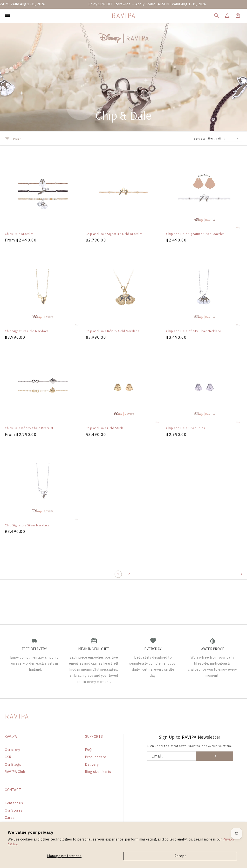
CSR (8, 757)
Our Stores (13, 810)
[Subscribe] (214, 756)
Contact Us (14, 803)
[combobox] (224, 138)
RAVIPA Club (15, 772)
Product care (95, 757)
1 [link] (118, 574)
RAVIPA (11, 736)
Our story (12, 750)
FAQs (89, 750)
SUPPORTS (94, 736)
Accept (180, 856)
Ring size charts (98, 772)
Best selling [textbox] (216, 138)
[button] (216, 15)
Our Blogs (13, 764)
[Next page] (243, 574)
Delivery (92, 764)
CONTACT (13, 790)
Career (10, 817)
